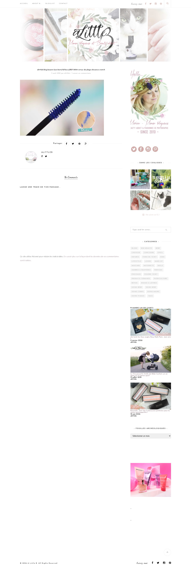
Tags (150, 296)
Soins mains (153, 291)
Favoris (135, 257)
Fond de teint (150, 257)
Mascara (136, 265)
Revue (135, 283)
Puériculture (160, 278)
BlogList (50, 3)
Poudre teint (151, 274)
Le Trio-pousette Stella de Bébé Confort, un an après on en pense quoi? (149, 374)
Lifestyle (136, 261)
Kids (162, 257)
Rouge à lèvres (149, 283)
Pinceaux (136, 274)
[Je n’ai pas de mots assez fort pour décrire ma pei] (161, 200)
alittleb (67, 73)
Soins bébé (137, 287)
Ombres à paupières (141, 270)
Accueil (24, 3)
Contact (63, 3)
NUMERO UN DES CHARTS (142, 308)
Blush (134, 248)
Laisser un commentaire (81, 73)
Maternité (149, 265)
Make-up (159, 261)
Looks (148, 261)
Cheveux (136, 252)
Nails (160, 265)
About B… (36, 3)
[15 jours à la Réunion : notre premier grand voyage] (161, 179)
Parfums (158, 270)
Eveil (160, 252)
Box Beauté (146, 248)
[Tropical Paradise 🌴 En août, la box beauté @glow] (140, 179)
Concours (149, 252)
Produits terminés (141, 278)
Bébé (158, 248)
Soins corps (138, 291)
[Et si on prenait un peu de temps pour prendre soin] (140, 200)
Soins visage (138, 296)
